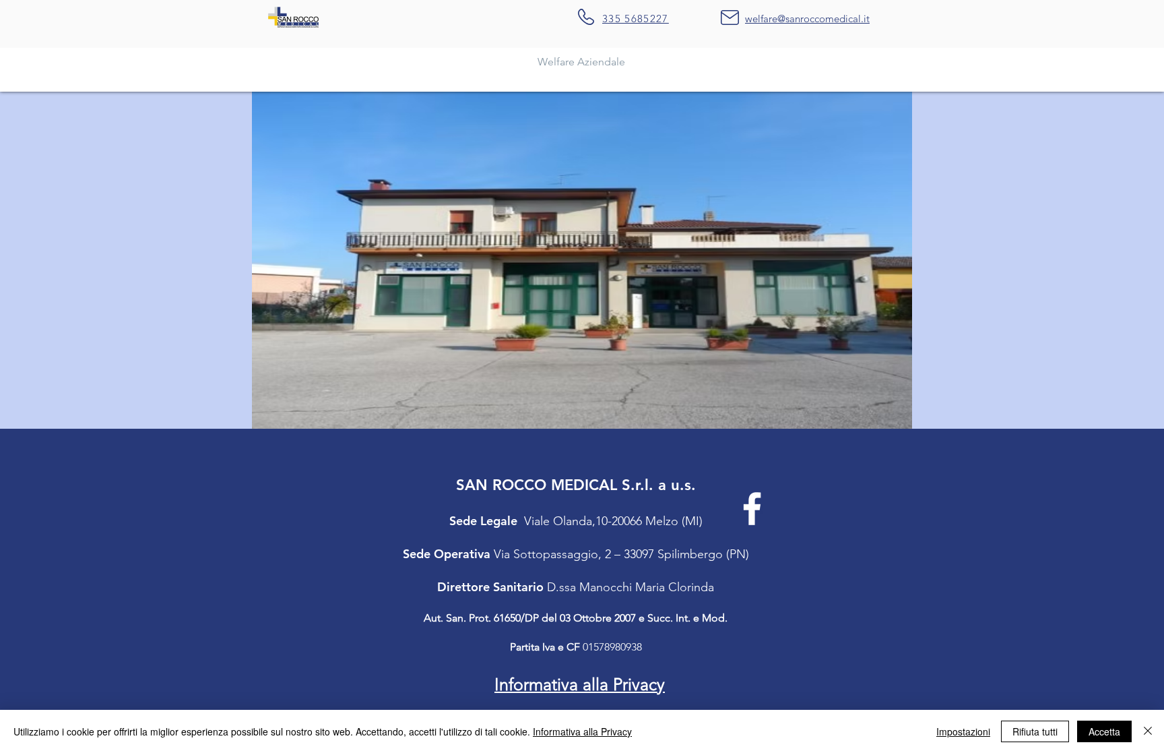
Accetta (1104, 731)
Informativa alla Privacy (582, 731)
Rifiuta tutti (1035, 731)
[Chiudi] (1148, 731)
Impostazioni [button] (963, 731)
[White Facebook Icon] (752, 509)
